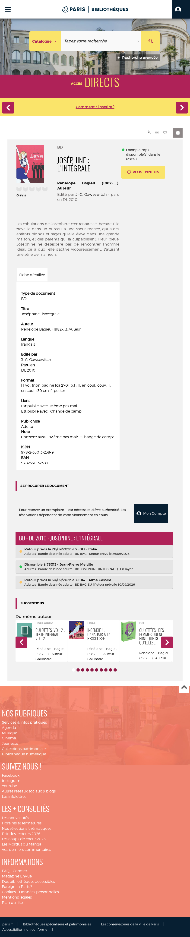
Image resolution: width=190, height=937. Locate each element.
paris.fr (7, 924)
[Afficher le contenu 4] (87, 670)
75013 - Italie (86, 549)
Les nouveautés (15, 818)
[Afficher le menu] (8, 9)
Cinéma (9, 738)
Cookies (9, 892)
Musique (9, 733)
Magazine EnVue (17, 876)
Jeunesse (10, 743)
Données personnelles (39, 892)
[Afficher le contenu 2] (78, 670)
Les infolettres (14, 796)
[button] (181, 9)
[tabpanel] (68, 378)
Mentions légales (17, 897)
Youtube (9, 786)
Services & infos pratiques (24, 722)
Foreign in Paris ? (17, 886)
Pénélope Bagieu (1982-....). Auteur (51, 329)
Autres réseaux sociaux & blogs (29, 791)
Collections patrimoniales (24, 749)
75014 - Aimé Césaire (93, 580)
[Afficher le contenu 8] (106, 670)
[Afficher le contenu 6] (96, 670)
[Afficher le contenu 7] (101, 670)
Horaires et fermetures (21, 823)
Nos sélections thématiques (26, 828)
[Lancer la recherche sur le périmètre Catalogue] (150, 41)
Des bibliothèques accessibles (28, 881)
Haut (184, 688)
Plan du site (12, 902)
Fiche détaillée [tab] (32, 275)
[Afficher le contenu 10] (115, 670)
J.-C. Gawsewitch (91, 194)
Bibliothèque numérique (24, 754)
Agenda (9, 728)
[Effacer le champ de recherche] (139, 41)
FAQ (6, 871)
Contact (20, 871)
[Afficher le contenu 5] (92, 670)
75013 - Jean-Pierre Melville (70, 564)
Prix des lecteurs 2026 (21, 834)
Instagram (11, 781)
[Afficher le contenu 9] (110, 670)
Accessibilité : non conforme (24, 929)
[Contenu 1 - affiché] (73, 670)
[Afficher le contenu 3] (82, 670)
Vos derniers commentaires (26, 849)
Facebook (10, 775)
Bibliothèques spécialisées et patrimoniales (57, 924)
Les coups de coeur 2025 (24, 839)
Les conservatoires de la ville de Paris (130, 924)
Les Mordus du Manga (21, 844)
